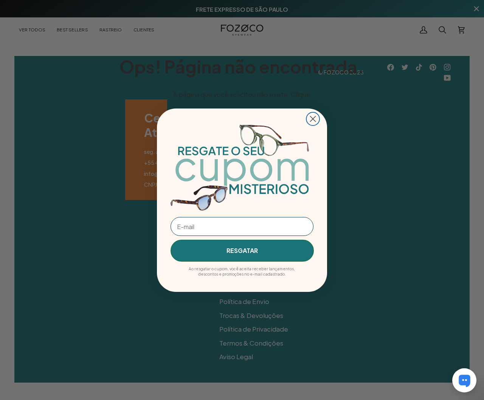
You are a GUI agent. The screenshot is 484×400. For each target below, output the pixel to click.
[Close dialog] (313, 119)
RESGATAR (242, 250)
